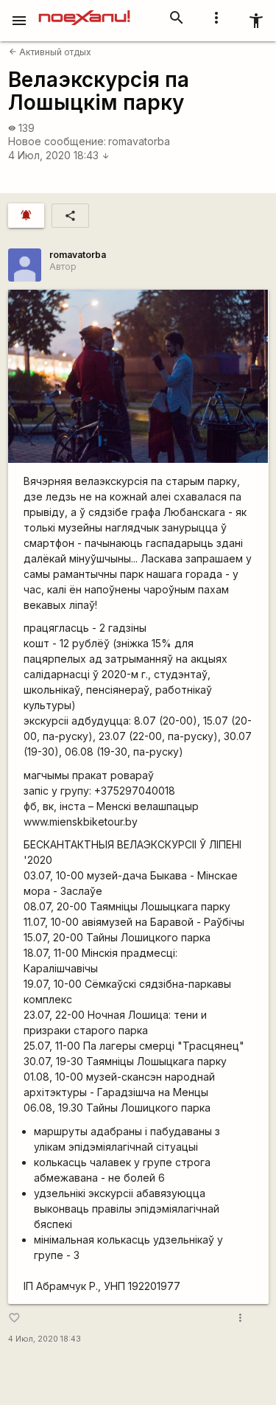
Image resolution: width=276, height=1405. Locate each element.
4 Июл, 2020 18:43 (59, 155)
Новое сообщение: (57, 141)
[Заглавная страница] (84, 10)
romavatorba (139, 141)
